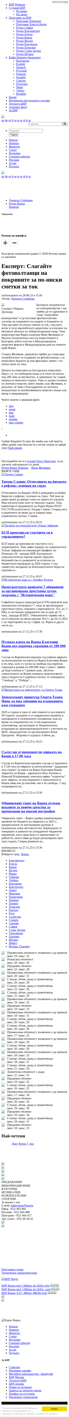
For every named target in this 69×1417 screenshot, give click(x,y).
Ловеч (13, 890)
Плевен (13, 903)
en (2, 120)
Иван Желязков (40, 467)
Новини (14, 206)
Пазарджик (16, 896)
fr (12, 120)
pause (12, 409)
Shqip (19, 87)
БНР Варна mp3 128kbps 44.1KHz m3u (25, 1285)
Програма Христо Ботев (31, 24)
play (11, 406)
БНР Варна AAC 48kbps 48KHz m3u (24, 1293)
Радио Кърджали (26, 44)
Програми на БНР (20, 17)
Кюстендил (16, 886)
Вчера (22, 1143)
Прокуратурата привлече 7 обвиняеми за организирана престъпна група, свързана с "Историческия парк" (32, 591)
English (20, 64)
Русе (12, 913)
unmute (13, 419)
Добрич (13, 880)
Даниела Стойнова (21, 200)
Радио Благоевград (28, 31)
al (24, 120)
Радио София (24, 27)
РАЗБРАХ (54, 1408)
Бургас (13, 863)
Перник (14, 900)
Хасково (14, 936)
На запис (21, 14)
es (15, 120)
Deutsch (21, 67)
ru (9, 120)
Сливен (13, 920)
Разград (13, 910)
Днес (15, 1143)
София (13, 926)
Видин (13, 870)
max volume (16, 422)
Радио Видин (24, 40)
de (6, 120)
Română (21, 93)
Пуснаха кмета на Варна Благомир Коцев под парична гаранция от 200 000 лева (33, 646)
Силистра (15, 916)
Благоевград (16, 860)
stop (11, 412)
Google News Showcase (41, 461)
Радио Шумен (25, 54)
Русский (21, 70)
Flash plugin (15, 447)
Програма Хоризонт (28, 21)
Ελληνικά (21, 83)
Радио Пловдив (26, 47)
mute (12, 415)
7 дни (30, 1143)
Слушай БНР (17, 7)
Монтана (14, 893)
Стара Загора (17, 929)
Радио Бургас (24, 34)
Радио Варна (24, 37)
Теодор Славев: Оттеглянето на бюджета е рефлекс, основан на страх (33, 484)
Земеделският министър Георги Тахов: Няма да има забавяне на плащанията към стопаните (32, 701)
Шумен (13, 939)
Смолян (14, 923)
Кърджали (15, 883)
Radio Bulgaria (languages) (25, 57)
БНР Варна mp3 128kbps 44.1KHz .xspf (25, 1289)
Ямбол (13, 943)
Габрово (14, 877)
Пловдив (14, 906)
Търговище (16, 933)
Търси (13, 134)
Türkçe (20, 90)
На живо (21, 11)
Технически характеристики (19, 1272)
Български (22, 60)
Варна (13, 867)
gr (21, 120)
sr (18, 120)
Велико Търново (19, 946)
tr (27, 120)
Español (21, 77)
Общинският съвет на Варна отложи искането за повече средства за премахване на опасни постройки (30, 807)
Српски (21, 80)
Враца (13, 873)
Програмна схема (12, 1269)
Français (21, 74)
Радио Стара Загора (28, 50)
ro (29, 120)
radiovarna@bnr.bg (22, 1205)
